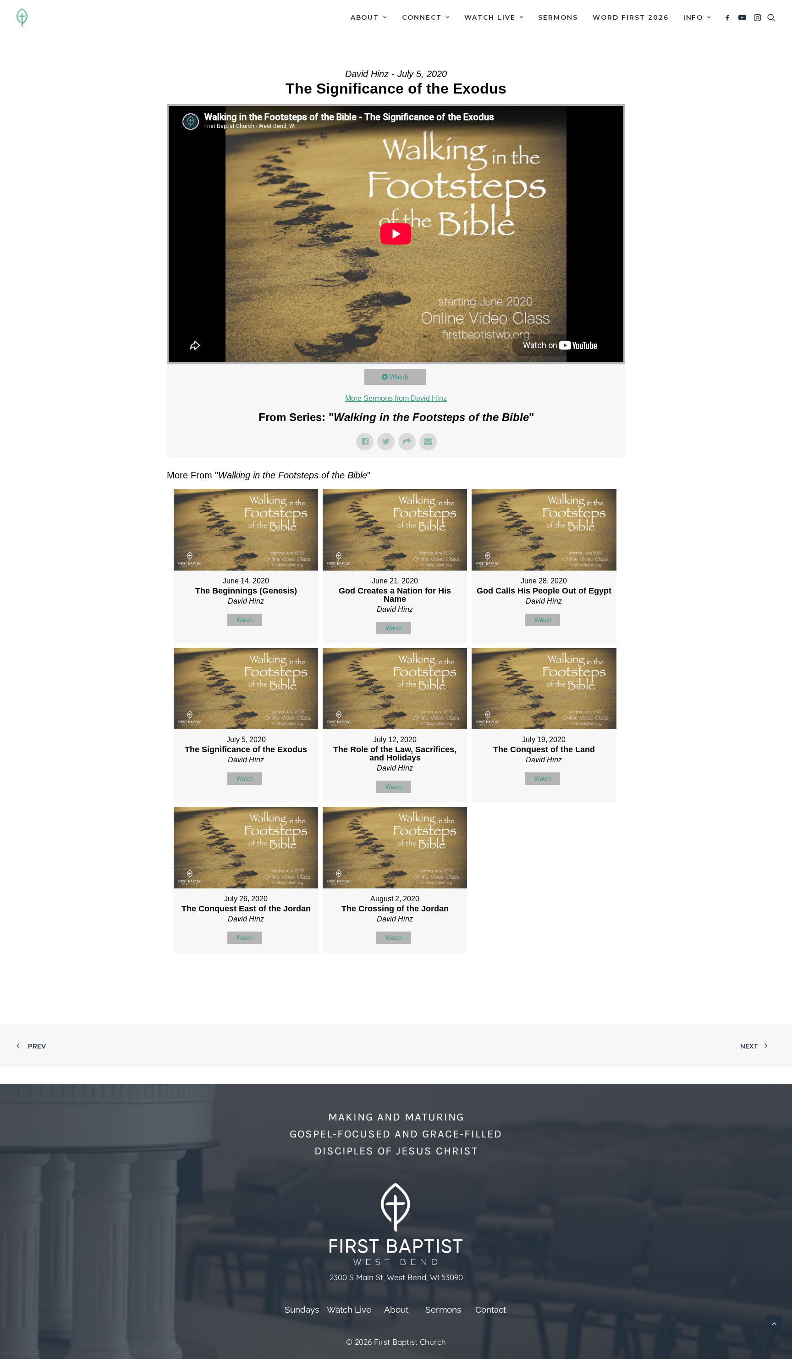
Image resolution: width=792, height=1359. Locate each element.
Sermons (558, 17)
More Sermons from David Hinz (396, 398)
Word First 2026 (630, 17)
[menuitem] (369, 17)
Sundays (302, 1309)
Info (693, 17)
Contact (490, 1309)
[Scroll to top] (774, 1322)
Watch (399, 377)
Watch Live (490, 17)
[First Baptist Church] (22, 17)
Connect (422, 17)
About (365, 17)
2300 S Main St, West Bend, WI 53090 (396, 1277)
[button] (729, 17)
